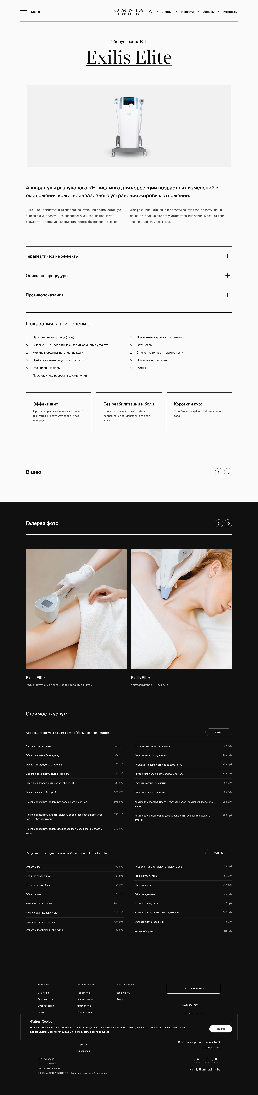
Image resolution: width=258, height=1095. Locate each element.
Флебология (84, 1005)
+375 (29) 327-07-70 (193, 1005)
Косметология (85, 999)
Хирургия (82, 1044)
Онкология (83, 1050)
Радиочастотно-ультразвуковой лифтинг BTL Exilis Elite (66, 853)
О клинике (43, 992)
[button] (219, 472)
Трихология (84, 992)
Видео (120, 999)
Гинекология (84, 1012)
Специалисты (45, 999)
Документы (123, 992)
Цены (41, 1012)
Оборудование (46, 1005)
